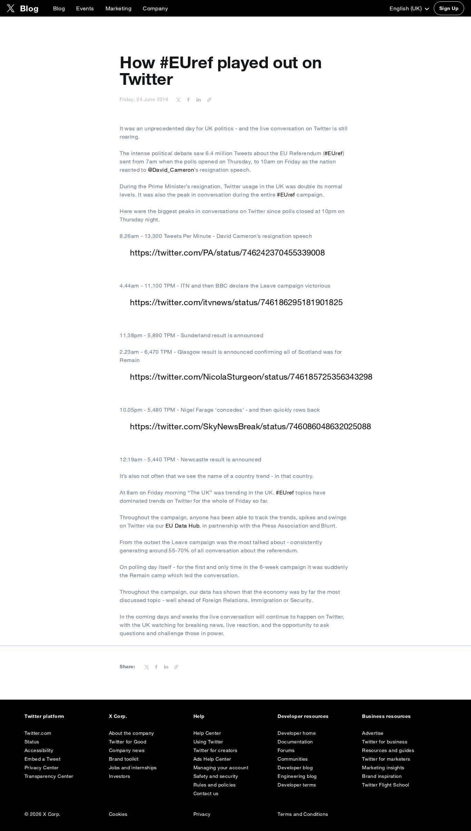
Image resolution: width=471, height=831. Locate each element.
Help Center (207, 733)
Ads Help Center (212, 759)
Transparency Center (48, 776)
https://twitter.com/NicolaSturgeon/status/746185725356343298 (251, 376)
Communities (293, 759)
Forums (286, 750)
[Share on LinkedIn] (197, 99)
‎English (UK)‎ (406, 8)
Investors (119, 776)
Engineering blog (297, 776)
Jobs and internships (133, 767)
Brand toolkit (123, 759)
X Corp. (118, 716)
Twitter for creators (215, 750)
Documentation (295, 742)
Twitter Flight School (385, 785)
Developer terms (297, 785)
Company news (127, 750)
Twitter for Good (127, 742)
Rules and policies (214, 785)
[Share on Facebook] (187, 99)
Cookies (118, 814)
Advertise (373, 733)
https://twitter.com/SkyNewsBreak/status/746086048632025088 (250, 426)
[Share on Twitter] (178, 99)
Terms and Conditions (303, 814)
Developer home (297, 733)
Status (31, 742)
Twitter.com (37, 733)
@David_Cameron (171, 169)
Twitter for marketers (386, 759)
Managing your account (220, 767)
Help (199, 716)
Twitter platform (44, 716)
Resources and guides (388, 750)
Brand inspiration (382, 776)
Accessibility (38, 750)
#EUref (333, 153)
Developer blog (295, 767)
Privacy (202, 814)
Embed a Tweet (42, 759)
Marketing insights (383, 767)
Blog (59, 8)
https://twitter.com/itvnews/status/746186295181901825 (236, 302)
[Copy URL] (207, 99)
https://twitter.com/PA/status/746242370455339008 (227, 252)
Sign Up (449, 8)
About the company (131, 733)
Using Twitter (208, 742)
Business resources (386, 716)
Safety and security (215, 776)
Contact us (206, 793)
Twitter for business (384, 742)
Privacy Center (41, 767)
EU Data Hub (182, 525)
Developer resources (303, 716)
